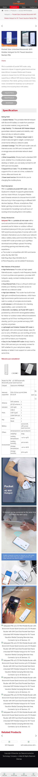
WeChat (4, 775)
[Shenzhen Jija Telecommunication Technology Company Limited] (19, 3)
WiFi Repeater (9, 745)
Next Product (9, 98)
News (24, 7)
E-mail (33, 775)
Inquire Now (9, 93)
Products (14, 7)
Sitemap (19, 759)
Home (5, 7)
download (9, 103)
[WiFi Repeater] (9, 741)
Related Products (11, 732)
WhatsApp (14, 775)
